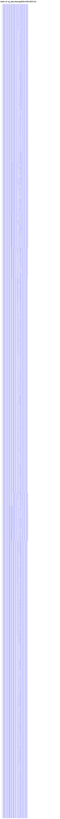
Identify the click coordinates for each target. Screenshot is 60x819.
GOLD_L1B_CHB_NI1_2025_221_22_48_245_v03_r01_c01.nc (15, 745)
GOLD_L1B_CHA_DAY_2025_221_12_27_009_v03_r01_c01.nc (15, 76)
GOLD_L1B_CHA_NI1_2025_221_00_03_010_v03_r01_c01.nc (15, 278)
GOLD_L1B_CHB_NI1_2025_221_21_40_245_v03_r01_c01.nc (15, 675)
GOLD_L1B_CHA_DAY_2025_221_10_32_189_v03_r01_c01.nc (15, 55)
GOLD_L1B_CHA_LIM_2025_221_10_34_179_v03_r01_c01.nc (15, 253)
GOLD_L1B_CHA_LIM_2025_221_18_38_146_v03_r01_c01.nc (15, 277)
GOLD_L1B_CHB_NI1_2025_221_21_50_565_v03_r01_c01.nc (15, 687)
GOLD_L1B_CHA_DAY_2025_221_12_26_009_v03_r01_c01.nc (15, 75)
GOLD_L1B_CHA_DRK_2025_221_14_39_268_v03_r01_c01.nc (15, 229)
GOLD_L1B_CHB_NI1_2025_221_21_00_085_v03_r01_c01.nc (15, 635)
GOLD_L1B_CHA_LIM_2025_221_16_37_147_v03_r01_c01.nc (15, 271)
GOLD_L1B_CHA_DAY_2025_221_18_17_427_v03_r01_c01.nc (15, 145)
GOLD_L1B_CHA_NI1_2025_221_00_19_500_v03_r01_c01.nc (15, 288)
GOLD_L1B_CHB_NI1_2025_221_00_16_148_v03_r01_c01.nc (15, 559)
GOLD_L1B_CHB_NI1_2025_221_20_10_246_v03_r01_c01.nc (15, 584)
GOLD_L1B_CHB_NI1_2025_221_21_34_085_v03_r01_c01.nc (15, 669)
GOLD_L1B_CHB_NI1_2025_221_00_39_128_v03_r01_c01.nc (15, 583)
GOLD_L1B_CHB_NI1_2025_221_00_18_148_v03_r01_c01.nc (15, 561)
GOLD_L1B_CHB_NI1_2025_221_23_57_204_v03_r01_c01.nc (15, 815)
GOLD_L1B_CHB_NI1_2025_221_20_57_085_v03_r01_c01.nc (15, 632)
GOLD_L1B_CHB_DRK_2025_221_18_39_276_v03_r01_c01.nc (15, 540)
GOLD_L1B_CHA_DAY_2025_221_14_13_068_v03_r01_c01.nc (15, 86)
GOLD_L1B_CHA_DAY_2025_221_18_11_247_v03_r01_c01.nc (15, 137)
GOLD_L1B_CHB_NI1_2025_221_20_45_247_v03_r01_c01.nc (15, 620)
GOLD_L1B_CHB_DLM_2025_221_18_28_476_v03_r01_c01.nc (15, 522)
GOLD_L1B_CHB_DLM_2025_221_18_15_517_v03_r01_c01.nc (15, 511)
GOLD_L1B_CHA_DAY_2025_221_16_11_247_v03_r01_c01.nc (15, 111)
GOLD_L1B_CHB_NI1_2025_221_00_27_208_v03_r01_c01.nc (15, 570)
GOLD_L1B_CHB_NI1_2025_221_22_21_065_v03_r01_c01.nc (15, 719)
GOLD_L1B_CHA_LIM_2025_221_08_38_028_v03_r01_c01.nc (15, 252)
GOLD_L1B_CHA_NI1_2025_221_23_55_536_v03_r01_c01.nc (15, 489)
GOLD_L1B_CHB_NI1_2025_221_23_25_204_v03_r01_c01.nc (15, 781)
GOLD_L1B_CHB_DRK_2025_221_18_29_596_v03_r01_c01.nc (15, 536)
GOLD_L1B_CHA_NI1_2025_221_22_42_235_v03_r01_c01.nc (15, 432)
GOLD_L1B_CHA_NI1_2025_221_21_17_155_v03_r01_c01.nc (15, 364)
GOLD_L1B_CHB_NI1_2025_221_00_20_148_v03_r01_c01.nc (15, 563)
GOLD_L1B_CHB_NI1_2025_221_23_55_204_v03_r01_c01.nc (15, 813)
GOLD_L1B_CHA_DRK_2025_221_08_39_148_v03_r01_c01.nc (15, 223)
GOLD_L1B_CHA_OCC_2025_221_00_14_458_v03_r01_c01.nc (15, 496)
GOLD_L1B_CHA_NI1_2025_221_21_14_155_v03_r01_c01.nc (15, 361)
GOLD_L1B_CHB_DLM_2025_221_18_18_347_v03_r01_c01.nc (15, 513)
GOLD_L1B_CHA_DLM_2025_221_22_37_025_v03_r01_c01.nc (15, 206)
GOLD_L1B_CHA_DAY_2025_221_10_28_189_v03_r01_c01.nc (15, 50)
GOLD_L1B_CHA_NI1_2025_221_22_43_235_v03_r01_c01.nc (15, 433)
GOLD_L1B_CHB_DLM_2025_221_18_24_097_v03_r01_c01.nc (15, 517)
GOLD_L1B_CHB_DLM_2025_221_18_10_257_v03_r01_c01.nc (15, 506)
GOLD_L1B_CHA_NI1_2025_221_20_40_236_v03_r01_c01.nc (15, 330)
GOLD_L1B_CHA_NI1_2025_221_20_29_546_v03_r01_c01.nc (15, 326)
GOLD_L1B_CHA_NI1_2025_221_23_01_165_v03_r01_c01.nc (15, 451)
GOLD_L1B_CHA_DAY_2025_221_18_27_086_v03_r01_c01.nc (15, 155)
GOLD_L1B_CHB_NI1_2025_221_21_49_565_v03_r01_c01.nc (15, 686)
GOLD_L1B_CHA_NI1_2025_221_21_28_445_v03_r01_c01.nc (15, 376)
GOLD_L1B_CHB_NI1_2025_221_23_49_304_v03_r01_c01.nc (15, 807)
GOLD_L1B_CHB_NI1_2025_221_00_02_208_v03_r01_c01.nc (15, 544)
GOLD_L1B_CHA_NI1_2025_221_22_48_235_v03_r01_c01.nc (15, 438)
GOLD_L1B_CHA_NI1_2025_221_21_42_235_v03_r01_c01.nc (15, 383)
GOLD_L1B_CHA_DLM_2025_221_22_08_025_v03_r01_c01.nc (15, 203)
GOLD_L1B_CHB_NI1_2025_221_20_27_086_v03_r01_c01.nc (15, 601)
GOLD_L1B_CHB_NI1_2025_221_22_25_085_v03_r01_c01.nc (15, 722)
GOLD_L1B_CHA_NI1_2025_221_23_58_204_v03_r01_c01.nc (15, 491)
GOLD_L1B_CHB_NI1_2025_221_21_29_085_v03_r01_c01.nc (15, 663)
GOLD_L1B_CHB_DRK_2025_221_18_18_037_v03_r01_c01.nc (15, 532)
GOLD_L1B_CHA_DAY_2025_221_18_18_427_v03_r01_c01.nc (15, 146)
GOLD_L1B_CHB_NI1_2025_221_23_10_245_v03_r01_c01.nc (15, 766)
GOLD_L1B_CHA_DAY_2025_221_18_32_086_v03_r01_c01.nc (15, 161)
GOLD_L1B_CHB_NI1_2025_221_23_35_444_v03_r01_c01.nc (15, 793)
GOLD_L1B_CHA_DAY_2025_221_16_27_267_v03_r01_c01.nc (15, 129)
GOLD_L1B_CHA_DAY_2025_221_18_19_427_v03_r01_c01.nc (15, 147)
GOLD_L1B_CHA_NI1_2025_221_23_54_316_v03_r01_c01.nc (15, 487)
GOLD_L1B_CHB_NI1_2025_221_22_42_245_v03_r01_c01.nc (15, 739)
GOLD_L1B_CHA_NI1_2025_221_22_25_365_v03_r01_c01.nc (15, 422)
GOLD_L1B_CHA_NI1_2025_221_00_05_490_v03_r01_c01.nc (15, 281)
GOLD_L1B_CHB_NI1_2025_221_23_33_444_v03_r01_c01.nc (15, 791)
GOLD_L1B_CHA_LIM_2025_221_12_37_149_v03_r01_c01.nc (15, 261)
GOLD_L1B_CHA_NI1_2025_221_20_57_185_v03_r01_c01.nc (15, 349)
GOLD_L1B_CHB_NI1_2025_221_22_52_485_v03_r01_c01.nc (15, 750)
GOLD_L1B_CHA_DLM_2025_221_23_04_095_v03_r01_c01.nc (15, 208)
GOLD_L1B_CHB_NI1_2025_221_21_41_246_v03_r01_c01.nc (15, 676)
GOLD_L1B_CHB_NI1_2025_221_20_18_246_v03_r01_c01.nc (15, 593)
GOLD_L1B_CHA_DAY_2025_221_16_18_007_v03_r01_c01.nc (15, 118)
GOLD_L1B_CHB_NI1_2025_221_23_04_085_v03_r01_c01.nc (15, 761)
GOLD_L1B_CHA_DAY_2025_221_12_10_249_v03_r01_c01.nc (15, 57)
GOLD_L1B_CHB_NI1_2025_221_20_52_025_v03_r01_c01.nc (15, 627)
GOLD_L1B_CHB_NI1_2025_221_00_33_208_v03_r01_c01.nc (15, 577)
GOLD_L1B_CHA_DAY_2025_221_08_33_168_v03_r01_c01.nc (15, 29)
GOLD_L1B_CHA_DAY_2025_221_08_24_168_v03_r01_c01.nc (15, 20)
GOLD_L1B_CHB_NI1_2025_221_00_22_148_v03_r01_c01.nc (15, 565)
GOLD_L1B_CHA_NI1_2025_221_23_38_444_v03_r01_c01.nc (15, 476)
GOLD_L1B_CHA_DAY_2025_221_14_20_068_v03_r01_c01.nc (15, 94)
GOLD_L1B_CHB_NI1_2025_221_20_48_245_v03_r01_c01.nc (15, 623)
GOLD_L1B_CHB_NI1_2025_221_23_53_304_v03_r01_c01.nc (15, 812)
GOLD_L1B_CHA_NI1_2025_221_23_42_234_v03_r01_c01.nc (15, 479)
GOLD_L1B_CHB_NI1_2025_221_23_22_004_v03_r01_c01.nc (15, 779)
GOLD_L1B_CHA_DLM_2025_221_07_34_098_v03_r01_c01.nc (15, 173)
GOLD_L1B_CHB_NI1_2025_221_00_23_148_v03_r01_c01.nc (15, 566)
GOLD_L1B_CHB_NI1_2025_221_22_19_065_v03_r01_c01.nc (15, 716)
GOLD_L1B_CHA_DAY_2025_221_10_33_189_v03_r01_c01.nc (15, 56)
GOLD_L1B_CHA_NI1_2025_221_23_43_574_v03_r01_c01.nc (15, 481)
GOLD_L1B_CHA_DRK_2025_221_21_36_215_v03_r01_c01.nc (15, 239)
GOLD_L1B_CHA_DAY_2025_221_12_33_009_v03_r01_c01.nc (15, 82)
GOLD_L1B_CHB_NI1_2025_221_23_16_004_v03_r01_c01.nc (15, 773)
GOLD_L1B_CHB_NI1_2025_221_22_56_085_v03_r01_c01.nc (15, 752)
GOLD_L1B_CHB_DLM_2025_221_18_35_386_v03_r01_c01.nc (15, 527)
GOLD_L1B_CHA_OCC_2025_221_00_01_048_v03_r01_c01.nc (15, 494)
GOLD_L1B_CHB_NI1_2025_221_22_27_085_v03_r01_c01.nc (15, 724)
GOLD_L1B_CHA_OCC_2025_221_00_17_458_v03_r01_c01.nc (15, 499)
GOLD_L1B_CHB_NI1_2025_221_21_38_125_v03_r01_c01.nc (15, 674)
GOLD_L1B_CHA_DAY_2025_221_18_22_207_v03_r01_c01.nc (15, 150)
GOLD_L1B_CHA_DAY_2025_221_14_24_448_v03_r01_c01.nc (15, 99)
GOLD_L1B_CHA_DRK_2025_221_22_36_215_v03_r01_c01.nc (15, 243)
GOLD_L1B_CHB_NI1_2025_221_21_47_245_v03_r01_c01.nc (15, 683)
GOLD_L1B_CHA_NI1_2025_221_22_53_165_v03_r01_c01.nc (15, 442)
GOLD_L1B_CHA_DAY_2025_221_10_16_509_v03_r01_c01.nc (15, 38)
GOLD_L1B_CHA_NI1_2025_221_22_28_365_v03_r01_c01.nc (15, 425)
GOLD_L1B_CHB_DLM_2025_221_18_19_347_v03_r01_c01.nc (15, 514)
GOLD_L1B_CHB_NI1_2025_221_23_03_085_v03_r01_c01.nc (15, 760)
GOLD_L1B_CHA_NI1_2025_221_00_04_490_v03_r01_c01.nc (15, 280)
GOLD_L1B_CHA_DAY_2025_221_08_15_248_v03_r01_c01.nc (15, 9)
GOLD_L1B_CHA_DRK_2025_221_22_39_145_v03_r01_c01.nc (15, 244)
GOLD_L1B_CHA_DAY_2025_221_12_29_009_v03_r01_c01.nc (15, 78)
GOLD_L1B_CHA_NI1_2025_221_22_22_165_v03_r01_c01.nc (15, 418)
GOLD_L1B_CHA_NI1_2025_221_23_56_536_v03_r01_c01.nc (15, 490)
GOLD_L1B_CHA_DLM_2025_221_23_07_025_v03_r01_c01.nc (15, 211)
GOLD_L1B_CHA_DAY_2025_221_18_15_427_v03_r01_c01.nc (15, 143)
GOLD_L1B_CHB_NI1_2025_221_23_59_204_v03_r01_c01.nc (15, 817)
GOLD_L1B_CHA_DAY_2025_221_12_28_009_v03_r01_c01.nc (15, 77)
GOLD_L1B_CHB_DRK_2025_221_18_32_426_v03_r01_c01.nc (15, 537)
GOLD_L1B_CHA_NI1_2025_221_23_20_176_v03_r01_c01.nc (15, 457)
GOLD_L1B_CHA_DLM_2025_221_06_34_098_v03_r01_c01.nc (15, 163)
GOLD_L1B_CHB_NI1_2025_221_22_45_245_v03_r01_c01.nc (15, 742)
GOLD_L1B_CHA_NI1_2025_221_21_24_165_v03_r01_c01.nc (15, 370)
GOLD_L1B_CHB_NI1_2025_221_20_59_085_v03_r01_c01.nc (15, 634)
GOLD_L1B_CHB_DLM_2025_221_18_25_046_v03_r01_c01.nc (15, 518)
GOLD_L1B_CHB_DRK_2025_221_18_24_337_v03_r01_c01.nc (15, 534)
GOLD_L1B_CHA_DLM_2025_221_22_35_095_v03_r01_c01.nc (15, 205)
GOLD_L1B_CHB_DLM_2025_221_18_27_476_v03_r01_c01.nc (15, 521)
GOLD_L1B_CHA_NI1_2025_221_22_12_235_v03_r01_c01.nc (15, 407)
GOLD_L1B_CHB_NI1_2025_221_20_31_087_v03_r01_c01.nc (15, 605)
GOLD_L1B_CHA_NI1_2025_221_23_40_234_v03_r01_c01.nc (15, 477)
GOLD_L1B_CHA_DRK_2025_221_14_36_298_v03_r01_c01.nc (15, 228)
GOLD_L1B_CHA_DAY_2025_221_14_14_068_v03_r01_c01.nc (15, 88)
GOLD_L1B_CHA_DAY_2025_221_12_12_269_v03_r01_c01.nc (15, 60)
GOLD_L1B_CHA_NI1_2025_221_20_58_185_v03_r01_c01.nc (15, 350)
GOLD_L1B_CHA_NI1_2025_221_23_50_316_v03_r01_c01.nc (15, 482)
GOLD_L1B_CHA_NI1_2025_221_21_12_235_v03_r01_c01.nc (15, 359)
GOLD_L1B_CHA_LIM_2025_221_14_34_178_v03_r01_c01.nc (15, 263)
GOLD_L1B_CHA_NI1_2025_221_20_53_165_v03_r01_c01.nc (15, 344)
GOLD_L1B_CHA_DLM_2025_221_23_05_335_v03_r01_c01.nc (15, 210)
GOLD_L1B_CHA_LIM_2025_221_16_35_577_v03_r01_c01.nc (15, 270)
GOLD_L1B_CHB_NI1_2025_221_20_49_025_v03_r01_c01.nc (15, 624)
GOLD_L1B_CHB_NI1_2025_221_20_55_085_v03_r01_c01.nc (15, 630)
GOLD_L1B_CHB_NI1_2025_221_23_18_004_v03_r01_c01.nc (15, 775)
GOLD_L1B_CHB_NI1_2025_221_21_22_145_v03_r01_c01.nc (15, 657)
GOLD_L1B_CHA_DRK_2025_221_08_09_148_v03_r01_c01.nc (15, 221)
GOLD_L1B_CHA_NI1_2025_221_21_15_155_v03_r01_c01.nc (15, 362)
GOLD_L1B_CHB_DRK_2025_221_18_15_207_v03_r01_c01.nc (15, 531)
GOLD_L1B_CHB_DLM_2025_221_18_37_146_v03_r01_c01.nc (15, 528)
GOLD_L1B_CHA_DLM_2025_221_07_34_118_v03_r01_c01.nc (15, 174)
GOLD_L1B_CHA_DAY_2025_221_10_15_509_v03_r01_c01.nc (15, 37)
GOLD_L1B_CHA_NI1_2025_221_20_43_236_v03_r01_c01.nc (15, 333)
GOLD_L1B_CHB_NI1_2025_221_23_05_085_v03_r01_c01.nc (15, 762)
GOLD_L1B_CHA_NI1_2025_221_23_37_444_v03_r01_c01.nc (15, 475)
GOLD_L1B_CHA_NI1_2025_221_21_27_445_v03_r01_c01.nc (15, 374)
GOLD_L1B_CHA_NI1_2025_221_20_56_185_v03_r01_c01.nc (15, 348)
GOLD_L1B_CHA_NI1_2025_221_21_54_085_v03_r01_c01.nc (15, 396)
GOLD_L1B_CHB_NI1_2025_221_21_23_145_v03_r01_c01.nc (15, 658)
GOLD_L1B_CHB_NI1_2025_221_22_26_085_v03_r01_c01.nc (15, 723)
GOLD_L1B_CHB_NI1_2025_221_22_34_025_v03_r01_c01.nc (15, 731)
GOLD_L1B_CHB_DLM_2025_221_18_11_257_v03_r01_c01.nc (15, 507)
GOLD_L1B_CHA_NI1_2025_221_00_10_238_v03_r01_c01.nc (15, 283)
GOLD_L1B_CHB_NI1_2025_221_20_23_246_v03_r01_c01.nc (15, 598)
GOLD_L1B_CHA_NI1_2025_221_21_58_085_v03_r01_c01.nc (15, 400)
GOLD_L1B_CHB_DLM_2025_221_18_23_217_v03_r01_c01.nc (15, 516)
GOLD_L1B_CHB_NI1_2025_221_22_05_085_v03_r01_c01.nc (15, 703)
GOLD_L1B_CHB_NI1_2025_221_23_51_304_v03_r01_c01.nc (15, 810)
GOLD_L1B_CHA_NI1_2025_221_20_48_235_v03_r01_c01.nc (15, 338)
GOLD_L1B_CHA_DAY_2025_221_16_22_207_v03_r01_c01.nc (15, 122)
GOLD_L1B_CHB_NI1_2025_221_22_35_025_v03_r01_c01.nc (15, 732)
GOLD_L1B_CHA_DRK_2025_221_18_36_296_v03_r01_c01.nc (15, 233)
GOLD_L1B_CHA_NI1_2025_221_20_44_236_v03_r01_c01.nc (15, 334)
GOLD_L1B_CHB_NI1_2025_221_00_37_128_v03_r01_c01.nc (15, 581)
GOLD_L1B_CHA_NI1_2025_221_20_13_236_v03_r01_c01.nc (15, 308)
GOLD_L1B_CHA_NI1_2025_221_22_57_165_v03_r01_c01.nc (15, 446)
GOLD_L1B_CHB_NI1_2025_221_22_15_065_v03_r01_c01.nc (15, 712)
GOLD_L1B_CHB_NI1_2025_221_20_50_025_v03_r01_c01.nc (15, 625)
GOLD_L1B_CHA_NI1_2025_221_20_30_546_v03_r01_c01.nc (15, 327)
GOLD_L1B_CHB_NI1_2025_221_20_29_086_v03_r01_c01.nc (15, 603)
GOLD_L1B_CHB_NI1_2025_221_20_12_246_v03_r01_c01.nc (15, 586)
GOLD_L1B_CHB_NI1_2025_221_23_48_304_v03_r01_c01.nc (15, 806)
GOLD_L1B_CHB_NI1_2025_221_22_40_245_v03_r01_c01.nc (15, 737)
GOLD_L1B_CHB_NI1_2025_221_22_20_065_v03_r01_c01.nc (15, 717)
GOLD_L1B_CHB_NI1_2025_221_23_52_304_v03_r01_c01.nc (15, 811)
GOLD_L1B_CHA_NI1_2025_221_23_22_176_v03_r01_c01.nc (15, 459)
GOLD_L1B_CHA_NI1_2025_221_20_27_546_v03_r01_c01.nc (15, 324)
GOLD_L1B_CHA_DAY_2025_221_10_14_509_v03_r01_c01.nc (15, 36)
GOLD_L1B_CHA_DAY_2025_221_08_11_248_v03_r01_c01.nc (15, 5)
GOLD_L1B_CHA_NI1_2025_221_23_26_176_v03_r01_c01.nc (15, 463)
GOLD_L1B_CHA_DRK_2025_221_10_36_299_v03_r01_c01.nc (15, 224)
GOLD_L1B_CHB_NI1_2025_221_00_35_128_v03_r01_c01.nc (15, 579)
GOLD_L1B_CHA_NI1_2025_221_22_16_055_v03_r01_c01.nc (15, 411)
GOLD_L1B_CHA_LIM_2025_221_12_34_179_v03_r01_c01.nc (15, 258)
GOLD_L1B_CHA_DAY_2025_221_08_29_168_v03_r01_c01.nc (15, 25)
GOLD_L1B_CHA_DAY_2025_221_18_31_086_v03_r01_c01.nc (15, 160)
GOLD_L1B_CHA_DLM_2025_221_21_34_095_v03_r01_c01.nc (15, 194)
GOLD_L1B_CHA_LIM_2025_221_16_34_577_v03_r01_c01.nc (15, 269)
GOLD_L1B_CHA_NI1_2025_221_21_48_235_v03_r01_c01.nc (15, 389)
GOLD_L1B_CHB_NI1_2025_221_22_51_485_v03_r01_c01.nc (15, 749)
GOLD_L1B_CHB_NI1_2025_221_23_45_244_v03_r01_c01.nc (15, 802)
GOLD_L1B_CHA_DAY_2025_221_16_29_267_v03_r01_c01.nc (15, 131)
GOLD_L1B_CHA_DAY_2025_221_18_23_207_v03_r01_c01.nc (15, 151)
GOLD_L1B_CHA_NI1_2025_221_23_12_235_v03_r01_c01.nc (15, 454)
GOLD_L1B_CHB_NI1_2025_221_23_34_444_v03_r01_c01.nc (15, 792)
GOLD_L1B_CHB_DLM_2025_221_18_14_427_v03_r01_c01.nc (15, 510)
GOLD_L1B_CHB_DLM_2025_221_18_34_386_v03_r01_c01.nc (15, 526)
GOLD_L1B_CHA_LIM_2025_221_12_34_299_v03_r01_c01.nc (15, 259)
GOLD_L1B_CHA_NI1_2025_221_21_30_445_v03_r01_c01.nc (15, 378)
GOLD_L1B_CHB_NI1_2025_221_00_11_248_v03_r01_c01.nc (15, 553)
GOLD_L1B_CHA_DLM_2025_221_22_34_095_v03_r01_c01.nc (15, 204)
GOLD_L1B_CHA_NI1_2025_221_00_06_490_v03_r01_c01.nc (15, 282)
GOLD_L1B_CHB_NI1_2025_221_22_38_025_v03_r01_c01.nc (15, 735)
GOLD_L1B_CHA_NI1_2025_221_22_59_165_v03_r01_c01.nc (15, 449)
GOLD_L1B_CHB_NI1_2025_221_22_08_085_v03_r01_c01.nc (15, 706)
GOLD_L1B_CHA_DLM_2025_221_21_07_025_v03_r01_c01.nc (15, 192)
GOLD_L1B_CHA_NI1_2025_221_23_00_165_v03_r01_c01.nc (15, 450)
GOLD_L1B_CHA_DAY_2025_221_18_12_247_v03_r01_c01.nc (15, 138)
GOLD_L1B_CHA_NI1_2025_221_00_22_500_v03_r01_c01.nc (15, 291)
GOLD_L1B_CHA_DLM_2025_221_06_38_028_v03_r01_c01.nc (15, 167)
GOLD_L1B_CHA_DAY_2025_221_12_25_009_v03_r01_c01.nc (15, 74)
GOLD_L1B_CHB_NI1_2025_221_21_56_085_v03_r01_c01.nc (15, 693)
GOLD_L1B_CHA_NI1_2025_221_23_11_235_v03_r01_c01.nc (15, 453)
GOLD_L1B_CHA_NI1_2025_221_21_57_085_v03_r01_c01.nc (15, 399)
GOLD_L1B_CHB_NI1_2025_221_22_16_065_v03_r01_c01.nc (15, 713)
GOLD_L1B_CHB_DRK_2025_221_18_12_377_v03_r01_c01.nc (15, 530)
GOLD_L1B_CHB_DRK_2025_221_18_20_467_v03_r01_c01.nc (15, 533)
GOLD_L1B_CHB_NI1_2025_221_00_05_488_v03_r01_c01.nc (15, 548)
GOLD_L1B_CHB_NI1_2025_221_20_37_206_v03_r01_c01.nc (15, 613)
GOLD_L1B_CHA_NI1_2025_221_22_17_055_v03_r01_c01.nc (15, 413)
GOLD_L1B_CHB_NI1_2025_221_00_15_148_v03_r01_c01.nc (15, 558)
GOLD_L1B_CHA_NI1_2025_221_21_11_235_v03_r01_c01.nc (15, 358)
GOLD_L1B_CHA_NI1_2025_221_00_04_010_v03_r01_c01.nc (15, 279)
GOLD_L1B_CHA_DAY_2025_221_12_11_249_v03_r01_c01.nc (15, 58)
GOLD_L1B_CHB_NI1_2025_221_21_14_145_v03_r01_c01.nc (15, 649)
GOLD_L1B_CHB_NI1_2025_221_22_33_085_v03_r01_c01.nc (15, 730)
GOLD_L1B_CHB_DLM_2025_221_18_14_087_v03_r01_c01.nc (15, 509)
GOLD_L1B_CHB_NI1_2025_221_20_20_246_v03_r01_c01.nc (15, 595)
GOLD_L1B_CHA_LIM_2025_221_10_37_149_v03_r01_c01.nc (15, 256)
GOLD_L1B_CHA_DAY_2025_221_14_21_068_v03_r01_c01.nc (15, 95)
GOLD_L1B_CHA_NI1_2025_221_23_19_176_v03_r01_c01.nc (15, 456)
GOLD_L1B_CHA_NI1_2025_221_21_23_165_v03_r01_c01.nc (15, 369)
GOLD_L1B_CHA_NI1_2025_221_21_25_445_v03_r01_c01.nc (15, 372)
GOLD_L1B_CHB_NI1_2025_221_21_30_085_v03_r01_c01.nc (15, 665)
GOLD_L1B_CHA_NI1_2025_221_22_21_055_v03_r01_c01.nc (15, 417)
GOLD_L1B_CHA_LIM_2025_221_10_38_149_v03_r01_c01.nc (15, 257)
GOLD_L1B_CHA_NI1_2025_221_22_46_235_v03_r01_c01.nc (15, 436)
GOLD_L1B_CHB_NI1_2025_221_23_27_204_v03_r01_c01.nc (15, 783)
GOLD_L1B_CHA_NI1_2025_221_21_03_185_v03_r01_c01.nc (15, 355)
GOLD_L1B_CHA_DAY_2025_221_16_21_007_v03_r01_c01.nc (15, 121)
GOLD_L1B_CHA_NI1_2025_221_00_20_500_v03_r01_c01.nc (15, 289)
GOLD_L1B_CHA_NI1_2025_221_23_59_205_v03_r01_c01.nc (15, 492)
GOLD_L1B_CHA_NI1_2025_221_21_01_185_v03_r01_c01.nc (15, 353)
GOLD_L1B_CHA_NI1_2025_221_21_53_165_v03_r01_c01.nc (15, 395)
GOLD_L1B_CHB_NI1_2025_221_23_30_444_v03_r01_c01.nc (15, 787)
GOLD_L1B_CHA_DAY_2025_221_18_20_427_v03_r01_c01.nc (15, 148)
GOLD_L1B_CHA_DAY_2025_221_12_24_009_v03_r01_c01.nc (15, 73)
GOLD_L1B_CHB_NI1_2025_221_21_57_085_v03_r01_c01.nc (15, 694)
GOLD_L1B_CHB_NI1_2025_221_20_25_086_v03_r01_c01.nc (15, 599)
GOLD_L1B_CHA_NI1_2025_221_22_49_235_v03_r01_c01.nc (15, 439)
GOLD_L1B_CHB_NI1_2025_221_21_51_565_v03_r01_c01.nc (15, 688)
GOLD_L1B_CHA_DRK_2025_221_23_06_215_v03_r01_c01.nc (15, 245)
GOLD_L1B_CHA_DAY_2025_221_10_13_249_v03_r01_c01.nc (15, 34)
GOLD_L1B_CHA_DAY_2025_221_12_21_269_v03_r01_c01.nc (15, 70)
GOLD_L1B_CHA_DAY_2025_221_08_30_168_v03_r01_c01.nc (15, 26)
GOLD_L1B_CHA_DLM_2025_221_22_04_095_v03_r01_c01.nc (15, 200)
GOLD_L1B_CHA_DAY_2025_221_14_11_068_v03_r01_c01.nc (15, 84)
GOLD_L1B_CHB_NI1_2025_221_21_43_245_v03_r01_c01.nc (15, 678)
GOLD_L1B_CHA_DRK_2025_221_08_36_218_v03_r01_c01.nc (15, 222)
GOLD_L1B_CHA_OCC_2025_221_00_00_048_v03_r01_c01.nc (15, 493)
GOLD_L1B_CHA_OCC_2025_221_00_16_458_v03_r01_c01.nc (15, 498)
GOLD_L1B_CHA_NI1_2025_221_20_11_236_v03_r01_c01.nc (15, 306)
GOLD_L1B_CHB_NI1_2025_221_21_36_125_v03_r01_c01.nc (15, 672)
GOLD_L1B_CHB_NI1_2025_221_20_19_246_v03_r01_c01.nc (15, 594)
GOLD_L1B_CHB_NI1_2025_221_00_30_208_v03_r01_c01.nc (15, 573)
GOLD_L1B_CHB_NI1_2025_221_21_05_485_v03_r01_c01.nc (15, 641)
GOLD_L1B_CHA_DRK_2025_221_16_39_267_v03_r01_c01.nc (15, 232)
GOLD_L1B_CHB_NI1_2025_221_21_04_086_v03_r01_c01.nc (15, 639)
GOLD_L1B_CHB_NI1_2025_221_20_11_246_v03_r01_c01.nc (15, 585)
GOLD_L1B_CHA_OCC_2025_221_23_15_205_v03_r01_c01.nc (15, 503)
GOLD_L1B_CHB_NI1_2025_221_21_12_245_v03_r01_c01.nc (15, 647)
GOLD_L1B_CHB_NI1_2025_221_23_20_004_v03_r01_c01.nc (15, 777)
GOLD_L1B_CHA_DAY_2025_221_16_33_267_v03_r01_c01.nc (15, 135)
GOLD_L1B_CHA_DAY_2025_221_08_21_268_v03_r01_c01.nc (15, 17)
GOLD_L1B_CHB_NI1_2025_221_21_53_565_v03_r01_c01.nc (15, 690)
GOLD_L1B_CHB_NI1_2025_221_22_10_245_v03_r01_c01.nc (15, 707)
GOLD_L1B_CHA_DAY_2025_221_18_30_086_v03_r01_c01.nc (15, 158)
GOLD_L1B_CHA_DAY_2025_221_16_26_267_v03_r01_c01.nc (15, 128)
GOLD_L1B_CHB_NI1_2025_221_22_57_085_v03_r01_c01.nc (15, 753)
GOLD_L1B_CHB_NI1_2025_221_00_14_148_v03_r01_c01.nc (15, 557)
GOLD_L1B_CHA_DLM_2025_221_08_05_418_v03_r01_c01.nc (15, 181)
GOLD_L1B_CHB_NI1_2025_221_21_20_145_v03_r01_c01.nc (15, 655)
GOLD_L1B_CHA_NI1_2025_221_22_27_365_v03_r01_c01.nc (15, 424)
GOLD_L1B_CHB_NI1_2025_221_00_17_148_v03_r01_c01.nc (15, 560)
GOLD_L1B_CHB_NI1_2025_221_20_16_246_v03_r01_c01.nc (15, 590)
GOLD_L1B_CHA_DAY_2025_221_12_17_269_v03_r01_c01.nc (15, 65)
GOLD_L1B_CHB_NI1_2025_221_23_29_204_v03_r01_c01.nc (15, 785)
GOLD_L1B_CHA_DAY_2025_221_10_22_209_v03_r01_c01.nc (15, 44)
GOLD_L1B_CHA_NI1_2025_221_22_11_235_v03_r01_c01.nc (15, 406)
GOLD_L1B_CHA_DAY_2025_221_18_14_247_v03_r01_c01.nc (15, 140)
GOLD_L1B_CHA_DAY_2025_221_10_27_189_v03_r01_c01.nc (15, 49)
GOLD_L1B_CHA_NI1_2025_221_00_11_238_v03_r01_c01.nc (15, 284)
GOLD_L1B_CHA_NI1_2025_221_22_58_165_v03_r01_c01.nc (15, 447)
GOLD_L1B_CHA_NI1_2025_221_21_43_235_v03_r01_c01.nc (15, 384)
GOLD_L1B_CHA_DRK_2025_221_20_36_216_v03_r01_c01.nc (15, 235)
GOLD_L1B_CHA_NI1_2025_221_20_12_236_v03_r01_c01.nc (15, 307)
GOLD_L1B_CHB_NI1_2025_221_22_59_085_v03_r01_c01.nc (15, 756)
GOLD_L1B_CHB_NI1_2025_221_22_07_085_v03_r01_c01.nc (15, 705)
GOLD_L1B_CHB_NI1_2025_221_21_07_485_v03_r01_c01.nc (15, 643)
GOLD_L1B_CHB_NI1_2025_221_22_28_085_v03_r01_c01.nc (15, 725)
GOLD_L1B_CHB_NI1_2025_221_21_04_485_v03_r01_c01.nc (15, 640)
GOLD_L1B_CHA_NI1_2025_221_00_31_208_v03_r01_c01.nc (15, 297)
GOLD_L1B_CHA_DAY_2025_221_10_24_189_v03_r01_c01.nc (15, 46)
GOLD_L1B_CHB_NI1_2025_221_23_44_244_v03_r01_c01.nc (15, 801)
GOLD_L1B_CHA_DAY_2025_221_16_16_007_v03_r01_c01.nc (15, 116)
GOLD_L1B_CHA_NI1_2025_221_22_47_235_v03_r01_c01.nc (15, 437)
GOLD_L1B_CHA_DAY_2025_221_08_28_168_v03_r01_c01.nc (15, 24)
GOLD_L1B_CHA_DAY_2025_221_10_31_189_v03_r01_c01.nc (15, 54)
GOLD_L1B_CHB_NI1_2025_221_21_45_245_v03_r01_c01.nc (15, 680)
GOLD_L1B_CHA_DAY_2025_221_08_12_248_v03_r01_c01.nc (15, 6)
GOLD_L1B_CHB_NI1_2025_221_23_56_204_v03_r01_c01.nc (15, 814)
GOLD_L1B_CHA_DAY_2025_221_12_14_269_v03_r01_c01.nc (15, 62)
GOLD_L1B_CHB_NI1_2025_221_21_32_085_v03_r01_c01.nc (15, 667)
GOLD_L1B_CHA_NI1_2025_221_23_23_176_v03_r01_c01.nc (15, 460)
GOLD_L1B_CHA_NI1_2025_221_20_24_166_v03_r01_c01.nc (15, 319)
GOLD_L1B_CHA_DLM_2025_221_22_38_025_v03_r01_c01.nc (15, 207)
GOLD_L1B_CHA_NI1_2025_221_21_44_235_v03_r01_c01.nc (15, 385)
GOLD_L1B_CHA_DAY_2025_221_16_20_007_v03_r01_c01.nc (15, 120)
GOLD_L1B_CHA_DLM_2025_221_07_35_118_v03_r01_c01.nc (15, 175)
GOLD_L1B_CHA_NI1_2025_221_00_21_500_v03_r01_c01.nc (15, 290)
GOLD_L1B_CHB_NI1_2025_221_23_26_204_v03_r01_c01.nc (15, 782)
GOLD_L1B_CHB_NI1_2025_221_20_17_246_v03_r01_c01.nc (15, 591)
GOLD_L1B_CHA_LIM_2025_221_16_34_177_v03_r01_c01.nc (15, 268)
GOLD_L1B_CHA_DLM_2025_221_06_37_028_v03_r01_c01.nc (15, 166)
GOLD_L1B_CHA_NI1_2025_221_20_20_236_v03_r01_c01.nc (15, 315)
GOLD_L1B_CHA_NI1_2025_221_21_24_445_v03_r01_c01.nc (15, 371)
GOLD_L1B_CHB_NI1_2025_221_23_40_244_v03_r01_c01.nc (15, 797)
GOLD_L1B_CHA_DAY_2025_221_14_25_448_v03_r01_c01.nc (15, 100)
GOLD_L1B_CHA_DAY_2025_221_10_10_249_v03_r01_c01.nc (15, 30)
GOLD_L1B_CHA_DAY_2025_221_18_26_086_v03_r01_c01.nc (15, 154)
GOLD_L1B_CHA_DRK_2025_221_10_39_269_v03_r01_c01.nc (15, 225)
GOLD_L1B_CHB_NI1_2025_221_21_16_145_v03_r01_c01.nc (15, 651)
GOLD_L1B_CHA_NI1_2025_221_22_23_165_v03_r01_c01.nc (15, 419)
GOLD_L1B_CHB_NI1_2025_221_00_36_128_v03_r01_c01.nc (15, 580)
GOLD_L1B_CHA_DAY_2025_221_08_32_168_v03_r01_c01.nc (15, 28)
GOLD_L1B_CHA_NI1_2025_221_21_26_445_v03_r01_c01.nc (15, 373)
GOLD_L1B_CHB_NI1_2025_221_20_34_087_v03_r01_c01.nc (15, 608)
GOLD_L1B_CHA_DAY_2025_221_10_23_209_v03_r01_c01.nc (15, 45)
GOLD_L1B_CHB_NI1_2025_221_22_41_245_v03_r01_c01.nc (15, 738)
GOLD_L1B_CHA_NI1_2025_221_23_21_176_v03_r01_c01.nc (15, 458)
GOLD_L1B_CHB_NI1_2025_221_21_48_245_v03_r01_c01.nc (15, 684)
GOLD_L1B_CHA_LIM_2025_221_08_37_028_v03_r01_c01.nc (15, 251)
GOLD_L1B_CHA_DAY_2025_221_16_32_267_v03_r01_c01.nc (15, 134)
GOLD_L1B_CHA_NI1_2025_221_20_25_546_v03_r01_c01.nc (15, 322)
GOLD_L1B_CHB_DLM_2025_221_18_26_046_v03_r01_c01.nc (15, 519)
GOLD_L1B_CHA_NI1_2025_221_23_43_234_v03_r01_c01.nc (15, 480)
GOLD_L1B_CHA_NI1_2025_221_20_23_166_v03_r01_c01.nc (15, 318)
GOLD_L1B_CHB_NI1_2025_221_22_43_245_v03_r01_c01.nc (15, 740)
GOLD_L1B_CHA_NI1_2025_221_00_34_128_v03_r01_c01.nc (15, 300)
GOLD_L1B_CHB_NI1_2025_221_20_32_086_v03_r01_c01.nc (15, 606)
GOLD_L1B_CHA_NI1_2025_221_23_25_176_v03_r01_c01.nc (15, 462)
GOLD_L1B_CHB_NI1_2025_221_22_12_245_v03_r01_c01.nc (15, 709)
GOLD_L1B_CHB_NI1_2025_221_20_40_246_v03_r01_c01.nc (15, 615)
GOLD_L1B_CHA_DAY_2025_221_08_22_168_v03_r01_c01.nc (15, 18)
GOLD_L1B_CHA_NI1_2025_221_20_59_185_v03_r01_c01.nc (15, 351)
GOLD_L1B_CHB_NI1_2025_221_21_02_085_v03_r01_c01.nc (15, 637)
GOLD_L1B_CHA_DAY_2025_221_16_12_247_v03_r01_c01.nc (15, 112)
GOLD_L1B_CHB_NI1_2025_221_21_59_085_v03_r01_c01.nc (15, 696)
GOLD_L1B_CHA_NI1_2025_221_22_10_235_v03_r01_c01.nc (15, 405)
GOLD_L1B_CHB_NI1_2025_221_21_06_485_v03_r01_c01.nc (15, 642)
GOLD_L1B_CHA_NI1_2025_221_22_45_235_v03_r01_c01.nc (15, 435)
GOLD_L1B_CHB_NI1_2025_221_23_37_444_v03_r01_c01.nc (15, 795)
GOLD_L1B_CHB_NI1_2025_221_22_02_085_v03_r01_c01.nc (15, 699)
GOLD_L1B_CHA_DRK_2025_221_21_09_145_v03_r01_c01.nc (15, 238)
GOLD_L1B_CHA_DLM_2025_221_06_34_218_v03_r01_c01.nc (15, 164)
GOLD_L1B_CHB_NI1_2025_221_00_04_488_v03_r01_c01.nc (15, 547)
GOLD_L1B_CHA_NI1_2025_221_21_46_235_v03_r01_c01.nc (15, 387)
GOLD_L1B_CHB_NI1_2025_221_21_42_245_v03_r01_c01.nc (15, 677)
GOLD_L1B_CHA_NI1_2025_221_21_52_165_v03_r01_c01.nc (15, 394)
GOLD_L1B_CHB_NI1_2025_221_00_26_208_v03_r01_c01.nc (15, 569)
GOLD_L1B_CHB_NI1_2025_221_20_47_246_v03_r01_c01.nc (15, 622)
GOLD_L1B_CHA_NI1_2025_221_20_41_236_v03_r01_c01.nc (15, 331)
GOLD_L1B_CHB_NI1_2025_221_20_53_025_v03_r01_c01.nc (15, 629)
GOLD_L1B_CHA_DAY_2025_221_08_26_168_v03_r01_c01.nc (15, 22)
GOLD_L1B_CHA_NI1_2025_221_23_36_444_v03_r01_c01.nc (15, 474)
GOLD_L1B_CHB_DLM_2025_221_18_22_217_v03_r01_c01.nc (15, 515)
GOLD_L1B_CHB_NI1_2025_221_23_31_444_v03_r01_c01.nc (15, 788)
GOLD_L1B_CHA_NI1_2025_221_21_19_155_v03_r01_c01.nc (15, 366)
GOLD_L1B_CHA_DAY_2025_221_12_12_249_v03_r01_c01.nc (15, 59)
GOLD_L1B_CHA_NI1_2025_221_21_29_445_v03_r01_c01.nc (15, 377)
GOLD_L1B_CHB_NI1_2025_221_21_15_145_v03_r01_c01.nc (15, 650)
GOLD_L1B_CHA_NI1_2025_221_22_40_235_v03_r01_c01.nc (15, 429)
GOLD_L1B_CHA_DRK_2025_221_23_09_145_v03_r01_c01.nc (15, 246)
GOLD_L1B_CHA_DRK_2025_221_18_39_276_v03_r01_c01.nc (15, 234)
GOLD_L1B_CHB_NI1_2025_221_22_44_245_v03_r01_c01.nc (15, 741)
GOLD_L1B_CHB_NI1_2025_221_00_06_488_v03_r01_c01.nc (15, 549)
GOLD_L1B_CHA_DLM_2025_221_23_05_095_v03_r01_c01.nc (15, 209)
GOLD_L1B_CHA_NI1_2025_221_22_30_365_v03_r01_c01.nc (15, 427)
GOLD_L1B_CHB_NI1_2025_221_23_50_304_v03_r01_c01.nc (15, 809)
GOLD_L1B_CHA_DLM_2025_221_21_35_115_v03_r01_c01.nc (15, 197)
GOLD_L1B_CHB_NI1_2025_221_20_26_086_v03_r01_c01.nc (15, 600)
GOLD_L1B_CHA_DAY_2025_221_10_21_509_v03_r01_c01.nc (15, 43)
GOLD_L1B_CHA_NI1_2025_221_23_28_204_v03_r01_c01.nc (15, 464)
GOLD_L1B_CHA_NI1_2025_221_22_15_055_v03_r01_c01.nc (15, 410)
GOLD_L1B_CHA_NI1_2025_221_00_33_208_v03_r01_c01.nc (15, 299)
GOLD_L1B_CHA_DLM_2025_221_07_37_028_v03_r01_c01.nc (15, 176)
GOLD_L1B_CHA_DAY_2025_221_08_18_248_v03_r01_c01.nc (15, 12)
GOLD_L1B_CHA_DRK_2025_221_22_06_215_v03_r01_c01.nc (15, 241)
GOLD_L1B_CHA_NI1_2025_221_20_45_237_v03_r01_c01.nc (15, 335)
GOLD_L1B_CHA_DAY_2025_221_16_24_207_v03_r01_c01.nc (15, 125)
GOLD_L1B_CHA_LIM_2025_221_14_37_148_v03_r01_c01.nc (15, 265)
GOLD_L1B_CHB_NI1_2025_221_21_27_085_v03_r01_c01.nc (15, 661)
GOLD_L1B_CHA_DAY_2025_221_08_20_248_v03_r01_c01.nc (15, 14)
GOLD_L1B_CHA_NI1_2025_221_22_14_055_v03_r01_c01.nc (15, 409)
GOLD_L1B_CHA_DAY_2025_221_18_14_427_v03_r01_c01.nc (15, 142)
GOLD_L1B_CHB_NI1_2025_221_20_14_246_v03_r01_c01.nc (15, 588)
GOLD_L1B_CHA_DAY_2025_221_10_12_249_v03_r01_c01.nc (15, 32)
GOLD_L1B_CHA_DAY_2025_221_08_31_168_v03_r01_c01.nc (15, 27)
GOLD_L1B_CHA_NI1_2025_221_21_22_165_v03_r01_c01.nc (15, 368)
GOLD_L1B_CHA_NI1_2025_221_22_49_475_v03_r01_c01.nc (15, 440)
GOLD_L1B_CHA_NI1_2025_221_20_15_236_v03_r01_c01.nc (15, 310)
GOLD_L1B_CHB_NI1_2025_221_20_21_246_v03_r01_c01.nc (15, 596)
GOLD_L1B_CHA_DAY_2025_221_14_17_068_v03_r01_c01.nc (15, 91)
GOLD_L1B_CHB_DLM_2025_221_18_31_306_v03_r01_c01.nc (15, 524)
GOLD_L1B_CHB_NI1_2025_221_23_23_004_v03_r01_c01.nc (15, 780)
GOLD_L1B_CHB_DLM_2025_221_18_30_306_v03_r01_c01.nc (15, 523)
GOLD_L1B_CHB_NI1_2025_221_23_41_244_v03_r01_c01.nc (15, 798)
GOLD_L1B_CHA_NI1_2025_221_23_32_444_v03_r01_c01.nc (15, 470)
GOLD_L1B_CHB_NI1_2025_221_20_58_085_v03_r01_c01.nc (15, 633)
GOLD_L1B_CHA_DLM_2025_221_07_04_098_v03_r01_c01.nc (15, 168)
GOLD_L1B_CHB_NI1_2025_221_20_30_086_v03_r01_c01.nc (15, 604)
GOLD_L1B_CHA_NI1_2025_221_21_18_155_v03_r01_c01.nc (15, 365)
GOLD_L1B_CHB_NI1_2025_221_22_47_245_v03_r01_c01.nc (15, 744)
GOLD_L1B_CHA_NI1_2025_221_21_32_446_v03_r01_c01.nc (15, 380)
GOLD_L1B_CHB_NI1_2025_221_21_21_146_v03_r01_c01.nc (15, 656)
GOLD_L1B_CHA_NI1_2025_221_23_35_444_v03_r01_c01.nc (15, 473)
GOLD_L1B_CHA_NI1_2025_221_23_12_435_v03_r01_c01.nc (15, 455)
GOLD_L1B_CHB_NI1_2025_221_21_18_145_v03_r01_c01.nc (15, 653)
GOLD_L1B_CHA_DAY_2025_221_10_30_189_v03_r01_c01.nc (15, 53)
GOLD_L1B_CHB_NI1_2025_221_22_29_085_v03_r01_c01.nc (15, 726)
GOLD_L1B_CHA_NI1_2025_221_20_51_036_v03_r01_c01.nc (15, 342)
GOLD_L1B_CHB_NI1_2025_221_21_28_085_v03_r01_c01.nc (15, 662)
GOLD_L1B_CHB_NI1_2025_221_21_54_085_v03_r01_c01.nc (15, 691)
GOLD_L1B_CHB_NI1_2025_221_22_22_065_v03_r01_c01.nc (15, 720)
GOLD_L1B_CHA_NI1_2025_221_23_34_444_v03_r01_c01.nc (15, 472)
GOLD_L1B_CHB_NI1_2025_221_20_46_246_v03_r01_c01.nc (15, 621)
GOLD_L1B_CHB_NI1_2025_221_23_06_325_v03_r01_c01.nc (15, 764)
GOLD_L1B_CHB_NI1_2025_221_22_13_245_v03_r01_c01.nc (15, 710)
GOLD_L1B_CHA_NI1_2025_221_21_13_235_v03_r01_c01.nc (15, 360)
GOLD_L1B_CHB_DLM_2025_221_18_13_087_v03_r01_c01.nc (15, 508)
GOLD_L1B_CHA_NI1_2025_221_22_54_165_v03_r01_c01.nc (15, 443)
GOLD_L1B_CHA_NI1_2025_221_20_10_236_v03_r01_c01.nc (15, 305)
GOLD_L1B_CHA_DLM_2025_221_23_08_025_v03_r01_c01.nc (15, 212)
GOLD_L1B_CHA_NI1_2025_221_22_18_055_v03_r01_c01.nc (15, 414)
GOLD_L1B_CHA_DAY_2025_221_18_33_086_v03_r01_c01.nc (15, 162)
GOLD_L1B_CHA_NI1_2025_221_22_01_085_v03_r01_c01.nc (15, 403)
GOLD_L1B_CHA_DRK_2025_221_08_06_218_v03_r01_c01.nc (15, 220)
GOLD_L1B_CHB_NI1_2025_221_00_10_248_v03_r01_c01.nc (15, 552)
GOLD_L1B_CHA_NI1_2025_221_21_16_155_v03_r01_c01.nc (15, 363)
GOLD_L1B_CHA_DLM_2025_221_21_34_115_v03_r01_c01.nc (15, 196)
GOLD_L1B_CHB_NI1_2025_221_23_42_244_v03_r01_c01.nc (15, 799)
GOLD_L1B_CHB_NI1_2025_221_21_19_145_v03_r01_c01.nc (15, 654)
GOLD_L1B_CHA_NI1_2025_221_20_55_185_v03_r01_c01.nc (15, 347)
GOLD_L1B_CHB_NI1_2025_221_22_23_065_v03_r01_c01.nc (15, 721)
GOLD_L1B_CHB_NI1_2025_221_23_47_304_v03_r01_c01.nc (15, 805)
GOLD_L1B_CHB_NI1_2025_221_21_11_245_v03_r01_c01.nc (15, 645)
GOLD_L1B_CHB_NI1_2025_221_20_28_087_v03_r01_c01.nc (15, 602)
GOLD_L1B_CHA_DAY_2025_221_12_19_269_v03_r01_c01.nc (15, 67)
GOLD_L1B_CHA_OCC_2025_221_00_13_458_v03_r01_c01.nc (15, 495)
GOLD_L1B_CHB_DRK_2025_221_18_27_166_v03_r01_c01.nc (15, 535)
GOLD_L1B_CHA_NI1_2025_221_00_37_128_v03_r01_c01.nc (15, 304)
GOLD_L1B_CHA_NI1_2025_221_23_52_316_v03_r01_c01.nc (15, 485)
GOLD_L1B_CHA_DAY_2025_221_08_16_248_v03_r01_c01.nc (15, 10)
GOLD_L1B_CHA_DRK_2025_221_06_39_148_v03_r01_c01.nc (15, 215)
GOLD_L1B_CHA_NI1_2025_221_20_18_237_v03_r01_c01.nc (15, 313)
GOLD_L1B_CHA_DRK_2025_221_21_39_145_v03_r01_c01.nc (15, 240)
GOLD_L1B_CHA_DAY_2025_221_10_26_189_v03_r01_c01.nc (15, 48)
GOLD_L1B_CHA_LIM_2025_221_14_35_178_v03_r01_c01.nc (15, 264)
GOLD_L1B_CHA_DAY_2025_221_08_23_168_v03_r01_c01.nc (15, 19)
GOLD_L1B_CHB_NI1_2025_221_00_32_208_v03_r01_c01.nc (15, 576)
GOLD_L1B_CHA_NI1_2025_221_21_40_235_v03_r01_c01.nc (15, 381)
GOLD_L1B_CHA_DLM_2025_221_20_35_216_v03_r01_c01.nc (15, 186)
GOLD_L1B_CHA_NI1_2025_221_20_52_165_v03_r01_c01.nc (15, 343)
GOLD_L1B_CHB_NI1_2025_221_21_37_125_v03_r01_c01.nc (15, 673)
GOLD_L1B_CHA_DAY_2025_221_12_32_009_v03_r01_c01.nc (15, 81)
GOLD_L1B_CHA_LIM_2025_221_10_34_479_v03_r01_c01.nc (15, 254)
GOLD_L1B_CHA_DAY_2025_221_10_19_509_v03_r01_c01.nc (15, 41)
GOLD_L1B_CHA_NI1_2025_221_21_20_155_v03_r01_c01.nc (15, 367)
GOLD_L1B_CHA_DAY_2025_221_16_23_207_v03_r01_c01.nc (15, 124)
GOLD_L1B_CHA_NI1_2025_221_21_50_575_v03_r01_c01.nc (15, 392)
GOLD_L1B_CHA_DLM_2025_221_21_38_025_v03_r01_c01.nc (15, 199)
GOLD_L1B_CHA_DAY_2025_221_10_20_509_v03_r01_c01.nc (15, 42)
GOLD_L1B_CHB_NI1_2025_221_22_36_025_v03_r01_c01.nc (15, 733)
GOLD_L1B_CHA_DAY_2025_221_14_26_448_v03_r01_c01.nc (15, 101)
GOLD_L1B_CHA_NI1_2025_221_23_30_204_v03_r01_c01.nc (15, 467)
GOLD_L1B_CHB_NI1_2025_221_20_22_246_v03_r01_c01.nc (15, 597)
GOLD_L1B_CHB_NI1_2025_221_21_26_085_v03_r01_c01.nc (15, 660)
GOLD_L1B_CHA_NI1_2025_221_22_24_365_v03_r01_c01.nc (15, 421)
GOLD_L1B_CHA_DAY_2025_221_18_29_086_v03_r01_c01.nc (15, 157)
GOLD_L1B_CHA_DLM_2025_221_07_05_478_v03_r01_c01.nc (15, 170)
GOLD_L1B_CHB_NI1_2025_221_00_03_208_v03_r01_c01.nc (15, 545)
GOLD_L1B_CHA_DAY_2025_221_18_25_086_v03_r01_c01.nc (15, 153)
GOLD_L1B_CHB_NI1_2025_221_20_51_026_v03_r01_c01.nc (15, 626)
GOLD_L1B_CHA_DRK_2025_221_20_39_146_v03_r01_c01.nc (15, 236)
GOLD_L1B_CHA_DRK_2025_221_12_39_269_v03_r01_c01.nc (15, 227)
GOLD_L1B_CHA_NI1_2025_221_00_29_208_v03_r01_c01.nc (15, 295)
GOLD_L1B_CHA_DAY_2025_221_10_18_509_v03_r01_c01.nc (15, 40)
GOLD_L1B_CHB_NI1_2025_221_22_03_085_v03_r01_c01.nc (15, 701)
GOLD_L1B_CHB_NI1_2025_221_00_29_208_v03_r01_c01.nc (15, 572)
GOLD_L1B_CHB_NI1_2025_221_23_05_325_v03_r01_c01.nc (15, 763)
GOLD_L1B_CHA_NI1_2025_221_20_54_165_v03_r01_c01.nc (15, 345)
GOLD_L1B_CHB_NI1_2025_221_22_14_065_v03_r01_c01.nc (15, 711)
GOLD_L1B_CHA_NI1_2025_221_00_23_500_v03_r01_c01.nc (15, 292)
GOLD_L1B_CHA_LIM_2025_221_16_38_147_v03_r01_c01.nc (15, 272)
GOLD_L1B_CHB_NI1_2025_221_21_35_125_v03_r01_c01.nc (15, 671)
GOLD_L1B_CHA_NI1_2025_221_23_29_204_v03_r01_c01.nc (15, 465)
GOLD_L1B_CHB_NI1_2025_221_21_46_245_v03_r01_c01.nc (15, 681)
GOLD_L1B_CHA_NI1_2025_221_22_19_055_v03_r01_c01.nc (15, 415)
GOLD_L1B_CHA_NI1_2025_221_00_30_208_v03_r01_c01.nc (15, 296)
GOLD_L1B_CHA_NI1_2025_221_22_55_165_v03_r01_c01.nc (15, 444)
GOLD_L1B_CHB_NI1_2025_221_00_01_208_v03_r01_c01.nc (15, 543)
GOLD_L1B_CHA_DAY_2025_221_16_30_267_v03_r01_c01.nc (15, 132)
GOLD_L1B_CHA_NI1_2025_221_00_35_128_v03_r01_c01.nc (15, 301)
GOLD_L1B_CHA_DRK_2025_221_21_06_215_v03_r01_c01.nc (15, 237)
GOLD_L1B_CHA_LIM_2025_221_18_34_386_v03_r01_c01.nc (15, 274)
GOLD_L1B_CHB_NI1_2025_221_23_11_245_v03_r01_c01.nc (15, 767)
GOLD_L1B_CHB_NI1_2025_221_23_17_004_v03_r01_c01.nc (15, 774)
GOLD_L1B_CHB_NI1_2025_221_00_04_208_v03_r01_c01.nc (15, 546)
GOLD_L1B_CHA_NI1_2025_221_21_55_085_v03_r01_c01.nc (15, 397)
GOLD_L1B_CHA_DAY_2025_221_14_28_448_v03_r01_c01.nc (15, 103)
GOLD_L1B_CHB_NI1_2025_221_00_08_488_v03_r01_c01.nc (15, 551)
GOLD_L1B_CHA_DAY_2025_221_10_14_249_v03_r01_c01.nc (15, 35)
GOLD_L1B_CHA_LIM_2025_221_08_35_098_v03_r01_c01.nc (15, 250)
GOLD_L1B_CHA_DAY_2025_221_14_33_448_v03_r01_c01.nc (15, 109)
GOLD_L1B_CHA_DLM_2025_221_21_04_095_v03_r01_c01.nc (15, 189)
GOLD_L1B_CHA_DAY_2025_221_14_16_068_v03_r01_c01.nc (15, 90)
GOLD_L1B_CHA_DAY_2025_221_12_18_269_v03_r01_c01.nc (15, 66)
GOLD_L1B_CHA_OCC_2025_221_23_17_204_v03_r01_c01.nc (15, 505)
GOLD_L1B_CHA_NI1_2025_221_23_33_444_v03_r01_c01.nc (15, 471)
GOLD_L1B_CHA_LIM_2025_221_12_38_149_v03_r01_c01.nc (15, 262)
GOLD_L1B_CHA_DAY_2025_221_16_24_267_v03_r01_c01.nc (15, 126)
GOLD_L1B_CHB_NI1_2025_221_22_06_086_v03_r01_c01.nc (15, 704)
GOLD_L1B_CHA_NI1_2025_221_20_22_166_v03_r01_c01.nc (15, 317)
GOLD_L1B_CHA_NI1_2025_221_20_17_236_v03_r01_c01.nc (15, 312)
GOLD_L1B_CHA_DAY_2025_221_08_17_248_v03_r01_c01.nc (15, 11)
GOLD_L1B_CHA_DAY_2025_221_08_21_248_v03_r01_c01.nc (15, 16)
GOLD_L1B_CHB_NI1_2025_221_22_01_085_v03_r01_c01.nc (15, 698)
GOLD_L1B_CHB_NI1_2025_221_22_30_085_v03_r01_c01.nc (15, 727)
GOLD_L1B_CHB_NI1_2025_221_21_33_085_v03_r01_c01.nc (15, 668)
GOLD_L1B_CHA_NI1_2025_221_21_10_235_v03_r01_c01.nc (15, 356)
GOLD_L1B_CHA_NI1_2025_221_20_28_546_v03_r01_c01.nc (15, 325)
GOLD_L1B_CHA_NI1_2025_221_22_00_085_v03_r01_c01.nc (15, 402)
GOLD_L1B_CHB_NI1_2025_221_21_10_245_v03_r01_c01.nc (15, 644)
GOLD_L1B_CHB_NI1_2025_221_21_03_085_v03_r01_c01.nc (15, 638)
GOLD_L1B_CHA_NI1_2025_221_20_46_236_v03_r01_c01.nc (15, 336)
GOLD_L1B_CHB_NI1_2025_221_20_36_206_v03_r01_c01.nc (15, 612)
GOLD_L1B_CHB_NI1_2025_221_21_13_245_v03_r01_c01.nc (15, 648)
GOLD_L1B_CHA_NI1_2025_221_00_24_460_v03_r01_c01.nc (15, 293)
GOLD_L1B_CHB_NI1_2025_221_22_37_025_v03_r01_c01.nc (15, 734)
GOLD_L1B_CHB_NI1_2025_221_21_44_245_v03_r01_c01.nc (15, 679)
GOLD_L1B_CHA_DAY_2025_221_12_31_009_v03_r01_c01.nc (15, 80)
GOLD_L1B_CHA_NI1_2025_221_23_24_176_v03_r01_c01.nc (15, 461)
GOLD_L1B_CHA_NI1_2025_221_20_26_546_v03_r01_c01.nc (15, 323)
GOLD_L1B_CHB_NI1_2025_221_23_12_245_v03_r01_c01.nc (15, 768)
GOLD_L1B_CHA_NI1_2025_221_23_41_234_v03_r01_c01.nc (15, 478)
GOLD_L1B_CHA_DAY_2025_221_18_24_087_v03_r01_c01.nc (15, 152)
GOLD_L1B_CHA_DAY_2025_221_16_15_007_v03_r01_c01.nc (15, 115)
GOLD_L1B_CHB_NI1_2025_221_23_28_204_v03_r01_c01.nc (15, 784)
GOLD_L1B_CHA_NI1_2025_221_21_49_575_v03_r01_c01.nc (15, 391)
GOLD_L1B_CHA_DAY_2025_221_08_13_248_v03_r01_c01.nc (15, 7)
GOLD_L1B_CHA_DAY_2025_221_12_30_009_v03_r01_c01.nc (15, 79)
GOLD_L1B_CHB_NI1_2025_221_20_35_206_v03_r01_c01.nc (15, 611)
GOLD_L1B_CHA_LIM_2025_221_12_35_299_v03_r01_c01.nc (15, 260)
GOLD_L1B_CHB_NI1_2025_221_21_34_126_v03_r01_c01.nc (15, 670)
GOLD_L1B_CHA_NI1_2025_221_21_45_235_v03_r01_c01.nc (15, 386)
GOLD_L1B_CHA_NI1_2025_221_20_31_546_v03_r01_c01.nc (15, 328)
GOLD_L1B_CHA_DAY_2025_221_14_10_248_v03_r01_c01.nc (15, 83)
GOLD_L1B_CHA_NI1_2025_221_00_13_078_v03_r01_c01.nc (15, 287)
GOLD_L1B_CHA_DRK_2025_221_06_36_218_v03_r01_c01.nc (15, 214)
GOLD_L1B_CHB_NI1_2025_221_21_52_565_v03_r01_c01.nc (15, 689)
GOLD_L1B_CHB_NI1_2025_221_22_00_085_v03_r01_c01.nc (15, 697)
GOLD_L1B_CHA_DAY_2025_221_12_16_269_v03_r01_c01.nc (15, 64)
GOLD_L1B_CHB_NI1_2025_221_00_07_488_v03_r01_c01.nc (15, 550)
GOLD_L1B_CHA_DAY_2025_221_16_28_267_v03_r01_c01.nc (15, 130)
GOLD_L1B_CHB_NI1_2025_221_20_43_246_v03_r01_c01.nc (15, 618)
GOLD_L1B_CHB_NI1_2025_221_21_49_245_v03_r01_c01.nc (15, 685)
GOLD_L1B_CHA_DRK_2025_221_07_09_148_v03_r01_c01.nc (15, 217)
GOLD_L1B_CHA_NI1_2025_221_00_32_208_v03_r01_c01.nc (15, 298)
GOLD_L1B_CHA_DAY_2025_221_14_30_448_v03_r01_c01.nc (15, 106)
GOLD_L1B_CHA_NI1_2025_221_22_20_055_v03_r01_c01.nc (15, 416)
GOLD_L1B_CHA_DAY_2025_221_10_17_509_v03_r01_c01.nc (15, 39)
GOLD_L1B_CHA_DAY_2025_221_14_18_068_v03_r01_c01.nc (15, 92)
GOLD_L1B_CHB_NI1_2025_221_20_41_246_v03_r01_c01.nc (15, 616)
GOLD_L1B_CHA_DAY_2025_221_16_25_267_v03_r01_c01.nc (15, 127)
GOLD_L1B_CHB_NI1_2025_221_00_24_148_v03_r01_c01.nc (15, 567)
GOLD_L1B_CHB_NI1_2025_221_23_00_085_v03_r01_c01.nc (15, 757)
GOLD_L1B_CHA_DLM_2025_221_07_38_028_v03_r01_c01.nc (15, 178)
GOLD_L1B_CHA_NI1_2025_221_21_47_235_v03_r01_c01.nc (15, 388)
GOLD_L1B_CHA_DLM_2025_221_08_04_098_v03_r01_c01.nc (15, 179)
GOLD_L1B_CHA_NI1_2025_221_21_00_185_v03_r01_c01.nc (15, 352)
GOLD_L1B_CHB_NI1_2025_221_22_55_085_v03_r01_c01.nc (15, 751)
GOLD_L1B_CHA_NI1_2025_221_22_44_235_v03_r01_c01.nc (15, 434)
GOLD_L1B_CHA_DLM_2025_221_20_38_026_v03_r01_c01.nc (15, 188)
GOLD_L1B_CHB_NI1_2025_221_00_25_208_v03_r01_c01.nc (15, 568)
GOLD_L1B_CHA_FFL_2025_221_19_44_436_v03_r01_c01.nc (15, 247)
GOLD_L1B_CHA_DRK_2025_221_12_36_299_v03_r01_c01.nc (15, 226)
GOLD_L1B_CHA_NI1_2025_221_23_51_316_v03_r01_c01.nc (15, 483)
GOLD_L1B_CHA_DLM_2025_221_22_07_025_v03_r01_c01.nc (15, 202)
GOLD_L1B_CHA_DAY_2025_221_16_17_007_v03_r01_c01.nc (15, 117)
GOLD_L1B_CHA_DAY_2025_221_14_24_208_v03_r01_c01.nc (15, 98)
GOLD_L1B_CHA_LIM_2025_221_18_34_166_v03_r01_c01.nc (15, 273)
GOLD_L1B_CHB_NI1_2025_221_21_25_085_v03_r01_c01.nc (15, 659)
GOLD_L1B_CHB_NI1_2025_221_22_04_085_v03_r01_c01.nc (15, 702)
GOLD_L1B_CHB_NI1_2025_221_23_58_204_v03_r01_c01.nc (15, 816)
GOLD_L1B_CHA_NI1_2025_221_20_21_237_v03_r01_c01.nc (15, 316)
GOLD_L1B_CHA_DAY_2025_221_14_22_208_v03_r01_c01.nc (15, 96)
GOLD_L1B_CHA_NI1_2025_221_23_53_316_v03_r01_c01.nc (15, 486)
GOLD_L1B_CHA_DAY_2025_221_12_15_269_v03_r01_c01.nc (15, 63)
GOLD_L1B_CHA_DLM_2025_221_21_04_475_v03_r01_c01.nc (15, 190)
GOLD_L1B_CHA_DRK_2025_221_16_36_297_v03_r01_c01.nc (15, 230)
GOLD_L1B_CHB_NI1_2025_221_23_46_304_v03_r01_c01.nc (15, 804)
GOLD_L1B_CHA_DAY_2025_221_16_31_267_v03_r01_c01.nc (15, 133)
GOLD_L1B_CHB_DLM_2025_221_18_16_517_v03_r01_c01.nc (15, 512)
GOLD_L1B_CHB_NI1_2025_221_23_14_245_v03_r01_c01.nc (15, 770)
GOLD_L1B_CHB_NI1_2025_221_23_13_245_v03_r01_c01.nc (15, 769)
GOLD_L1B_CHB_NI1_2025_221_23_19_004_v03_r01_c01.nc (15, 776)
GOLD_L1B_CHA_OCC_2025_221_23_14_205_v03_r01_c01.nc (15, 501)
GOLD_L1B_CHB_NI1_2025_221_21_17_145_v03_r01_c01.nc (15, 652)
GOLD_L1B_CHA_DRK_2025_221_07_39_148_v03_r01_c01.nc (15, 219)
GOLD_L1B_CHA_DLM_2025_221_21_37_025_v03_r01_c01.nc (15, 198)
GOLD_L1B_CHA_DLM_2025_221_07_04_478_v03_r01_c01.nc (15, 169)
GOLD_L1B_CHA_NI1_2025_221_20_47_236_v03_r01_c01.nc (15, 337)
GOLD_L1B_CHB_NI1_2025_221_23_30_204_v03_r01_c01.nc (15, 786)
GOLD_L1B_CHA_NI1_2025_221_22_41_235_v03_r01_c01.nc (15, 431)
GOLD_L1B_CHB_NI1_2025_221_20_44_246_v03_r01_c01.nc (15, 619)
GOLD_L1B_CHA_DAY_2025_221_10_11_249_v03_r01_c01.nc (15, 31)
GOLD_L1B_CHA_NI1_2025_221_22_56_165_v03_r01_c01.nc (15, 445)
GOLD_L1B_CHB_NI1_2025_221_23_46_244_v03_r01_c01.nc (15, 803)
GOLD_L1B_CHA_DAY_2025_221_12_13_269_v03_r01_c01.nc (15, 61)
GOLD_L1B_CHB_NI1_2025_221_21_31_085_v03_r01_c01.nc (15, 666)
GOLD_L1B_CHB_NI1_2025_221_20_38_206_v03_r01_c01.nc (15, 614)
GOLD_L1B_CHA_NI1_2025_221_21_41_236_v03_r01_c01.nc (15, 382)
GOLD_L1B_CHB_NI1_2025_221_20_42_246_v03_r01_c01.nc (15, 617)
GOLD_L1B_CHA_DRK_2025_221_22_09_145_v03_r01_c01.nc (15, 242)
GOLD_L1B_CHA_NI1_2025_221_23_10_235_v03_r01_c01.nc (15, 452)
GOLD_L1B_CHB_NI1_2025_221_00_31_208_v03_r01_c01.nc (15, 575)
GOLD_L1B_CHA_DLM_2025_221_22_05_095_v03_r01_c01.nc (15, 201)
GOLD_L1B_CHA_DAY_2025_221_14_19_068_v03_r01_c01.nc (15, 93)
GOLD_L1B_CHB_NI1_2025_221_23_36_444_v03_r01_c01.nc (15, 794)
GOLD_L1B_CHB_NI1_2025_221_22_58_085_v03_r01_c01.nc (15, 755)
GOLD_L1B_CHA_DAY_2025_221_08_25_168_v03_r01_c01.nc (15, 21)
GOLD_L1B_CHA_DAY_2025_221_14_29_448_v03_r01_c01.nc (15, 104)
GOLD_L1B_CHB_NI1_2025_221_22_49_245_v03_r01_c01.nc (15, 746)
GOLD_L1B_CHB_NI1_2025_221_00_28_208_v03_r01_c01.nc (15, 571)
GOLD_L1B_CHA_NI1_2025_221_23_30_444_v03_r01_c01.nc (15, 468)
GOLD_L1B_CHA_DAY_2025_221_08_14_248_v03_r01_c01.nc (15, 8)
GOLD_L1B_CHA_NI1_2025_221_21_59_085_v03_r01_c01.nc (15, 401)
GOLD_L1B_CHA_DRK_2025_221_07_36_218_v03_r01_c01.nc (15, 218)
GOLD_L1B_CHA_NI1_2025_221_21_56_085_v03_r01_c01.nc (15, 398)
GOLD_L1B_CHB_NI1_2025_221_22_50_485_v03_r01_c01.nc (15, 748)
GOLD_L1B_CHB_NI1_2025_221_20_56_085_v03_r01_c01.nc (15, 631)
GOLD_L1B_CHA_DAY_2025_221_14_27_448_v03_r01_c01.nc (15, 102)
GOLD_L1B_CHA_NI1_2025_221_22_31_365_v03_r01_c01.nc (15, 428)
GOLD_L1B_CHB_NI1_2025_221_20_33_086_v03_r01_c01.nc (15, 607)
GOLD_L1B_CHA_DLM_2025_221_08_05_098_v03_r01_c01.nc (15, 180)
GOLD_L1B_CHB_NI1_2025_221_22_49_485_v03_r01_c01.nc (15, 747)
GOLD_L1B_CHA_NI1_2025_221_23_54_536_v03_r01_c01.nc (15, 488)
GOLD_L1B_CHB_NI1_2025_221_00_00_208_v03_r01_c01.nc (15, 542)
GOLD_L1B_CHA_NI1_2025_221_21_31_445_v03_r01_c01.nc (15, 379)
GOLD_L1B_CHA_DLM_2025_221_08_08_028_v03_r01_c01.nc (15, 183)
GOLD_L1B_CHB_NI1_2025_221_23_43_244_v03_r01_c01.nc (15, 800)
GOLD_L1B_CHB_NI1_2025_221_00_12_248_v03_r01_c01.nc (15, 554)
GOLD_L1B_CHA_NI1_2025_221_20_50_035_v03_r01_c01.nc (15, 341)
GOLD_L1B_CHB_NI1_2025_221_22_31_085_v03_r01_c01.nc (15, 728)
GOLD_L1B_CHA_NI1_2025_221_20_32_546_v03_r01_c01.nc (15, 329)
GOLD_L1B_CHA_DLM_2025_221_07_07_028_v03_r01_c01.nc (15, 171)
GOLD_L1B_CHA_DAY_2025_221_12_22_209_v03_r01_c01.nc (15, 71)
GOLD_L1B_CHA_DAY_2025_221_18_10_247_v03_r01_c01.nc (15, 136)
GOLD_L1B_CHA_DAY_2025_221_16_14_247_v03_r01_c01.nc (15, 114)
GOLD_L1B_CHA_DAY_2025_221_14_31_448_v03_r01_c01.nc (15, 107)
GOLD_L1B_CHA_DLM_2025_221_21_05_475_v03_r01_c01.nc (15, 191)
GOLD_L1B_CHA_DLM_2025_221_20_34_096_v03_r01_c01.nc (15, 184)
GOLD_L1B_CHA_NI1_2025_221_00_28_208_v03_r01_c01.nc (15, 294)
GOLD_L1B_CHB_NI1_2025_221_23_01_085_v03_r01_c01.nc (15, 758)
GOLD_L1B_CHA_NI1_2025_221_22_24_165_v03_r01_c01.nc (15, 420)
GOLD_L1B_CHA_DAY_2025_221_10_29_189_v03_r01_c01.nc (15, 52)
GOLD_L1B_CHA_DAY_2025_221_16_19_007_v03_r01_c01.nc (15, 119)
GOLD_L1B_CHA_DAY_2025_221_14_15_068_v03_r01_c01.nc (15, 89)
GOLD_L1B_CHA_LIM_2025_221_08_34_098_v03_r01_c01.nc (15, 248)
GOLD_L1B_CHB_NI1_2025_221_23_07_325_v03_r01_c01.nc (15, 765)
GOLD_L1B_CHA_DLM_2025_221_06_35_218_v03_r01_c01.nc (15, 165)
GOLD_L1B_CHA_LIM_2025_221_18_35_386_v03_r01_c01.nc (15, 275)
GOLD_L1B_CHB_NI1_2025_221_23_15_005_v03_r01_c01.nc (15, 771)
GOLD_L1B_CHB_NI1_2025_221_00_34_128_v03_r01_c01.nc (15, 578)
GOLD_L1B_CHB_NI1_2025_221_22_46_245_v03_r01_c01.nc (15, 743)
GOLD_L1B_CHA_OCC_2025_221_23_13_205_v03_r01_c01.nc (15, 500)
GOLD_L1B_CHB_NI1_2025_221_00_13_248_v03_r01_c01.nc (15, 555)
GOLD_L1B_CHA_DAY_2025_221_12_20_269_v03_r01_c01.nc (15, 68)
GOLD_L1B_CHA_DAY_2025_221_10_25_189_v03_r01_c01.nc (15, 47)
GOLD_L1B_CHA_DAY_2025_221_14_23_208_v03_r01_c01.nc (15, 97)
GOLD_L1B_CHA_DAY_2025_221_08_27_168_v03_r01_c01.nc (15, 23)
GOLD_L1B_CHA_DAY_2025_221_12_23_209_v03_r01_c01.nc (15, 72)
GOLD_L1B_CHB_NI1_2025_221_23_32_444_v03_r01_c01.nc (15, 789)
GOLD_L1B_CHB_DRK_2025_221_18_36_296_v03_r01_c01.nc (15, 539)
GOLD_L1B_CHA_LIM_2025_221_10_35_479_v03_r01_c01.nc (15, 255)
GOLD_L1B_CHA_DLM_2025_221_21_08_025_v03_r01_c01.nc (15, 193)
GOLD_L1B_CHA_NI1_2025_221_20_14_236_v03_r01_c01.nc (15, 309)
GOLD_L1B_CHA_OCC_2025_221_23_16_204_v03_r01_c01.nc (15, 504)
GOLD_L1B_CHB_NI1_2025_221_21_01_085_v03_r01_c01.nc (15, 636)
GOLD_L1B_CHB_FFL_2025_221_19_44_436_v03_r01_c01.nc (15, 541)
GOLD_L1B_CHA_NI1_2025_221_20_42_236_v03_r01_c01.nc (15, 332)
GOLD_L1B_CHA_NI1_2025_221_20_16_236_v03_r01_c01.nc (15, 311)
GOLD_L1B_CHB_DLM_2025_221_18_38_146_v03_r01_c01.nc (15, 529)
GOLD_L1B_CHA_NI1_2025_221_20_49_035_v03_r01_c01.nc (15, 340)
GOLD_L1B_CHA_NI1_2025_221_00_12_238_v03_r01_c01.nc (15, 286)
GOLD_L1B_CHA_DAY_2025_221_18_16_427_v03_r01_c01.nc (15, 144)
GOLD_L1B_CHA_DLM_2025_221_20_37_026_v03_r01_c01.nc (15, 187)
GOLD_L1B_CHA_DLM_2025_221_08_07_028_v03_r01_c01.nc (15, 182)
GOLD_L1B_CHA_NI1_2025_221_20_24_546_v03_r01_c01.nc (15, 320)
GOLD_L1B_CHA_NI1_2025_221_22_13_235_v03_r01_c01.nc (15, 408)
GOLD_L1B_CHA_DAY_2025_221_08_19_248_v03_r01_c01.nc (15, 13)
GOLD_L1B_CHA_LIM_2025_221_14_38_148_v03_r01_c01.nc (15, 266)
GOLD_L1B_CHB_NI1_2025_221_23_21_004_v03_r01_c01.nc (15, 778)
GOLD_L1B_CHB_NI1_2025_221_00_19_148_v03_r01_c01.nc (15, 562)
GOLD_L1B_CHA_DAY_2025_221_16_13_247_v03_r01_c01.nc (15, 113)
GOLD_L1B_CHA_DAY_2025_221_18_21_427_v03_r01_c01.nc (15, 149)
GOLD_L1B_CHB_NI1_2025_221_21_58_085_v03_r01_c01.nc (15, 695)
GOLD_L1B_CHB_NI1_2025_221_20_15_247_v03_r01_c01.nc (15, 589)
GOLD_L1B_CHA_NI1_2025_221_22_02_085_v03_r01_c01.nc (15, 404)
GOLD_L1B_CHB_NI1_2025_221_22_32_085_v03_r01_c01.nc (15, 729)
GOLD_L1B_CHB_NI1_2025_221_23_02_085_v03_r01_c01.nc (15, 759)
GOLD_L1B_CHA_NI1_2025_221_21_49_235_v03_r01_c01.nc (15, 390)
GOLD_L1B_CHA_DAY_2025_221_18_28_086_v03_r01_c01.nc (15, 156)
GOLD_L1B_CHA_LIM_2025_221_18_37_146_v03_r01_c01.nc (15, 276)
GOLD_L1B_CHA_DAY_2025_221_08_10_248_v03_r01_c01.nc (15, 4)
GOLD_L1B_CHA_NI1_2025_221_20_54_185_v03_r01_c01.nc (15, 346)
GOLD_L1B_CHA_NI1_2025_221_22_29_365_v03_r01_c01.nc (15, 426)
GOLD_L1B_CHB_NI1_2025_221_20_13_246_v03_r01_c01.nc (15, 587)
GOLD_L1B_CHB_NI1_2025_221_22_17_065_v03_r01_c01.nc (15, 714)
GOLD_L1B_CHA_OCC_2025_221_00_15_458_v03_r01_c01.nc (15, 497)
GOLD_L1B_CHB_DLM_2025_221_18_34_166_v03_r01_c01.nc (15, 525)
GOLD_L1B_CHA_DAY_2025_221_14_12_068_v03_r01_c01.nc (15, 85)
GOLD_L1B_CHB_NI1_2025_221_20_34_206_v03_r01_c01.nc (15, 609)
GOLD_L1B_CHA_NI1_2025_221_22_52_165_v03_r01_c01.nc (15, 441)
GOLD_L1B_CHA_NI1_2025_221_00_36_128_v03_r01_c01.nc (15, 302)
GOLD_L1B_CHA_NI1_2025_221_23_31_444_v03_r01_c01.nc (15, 469)
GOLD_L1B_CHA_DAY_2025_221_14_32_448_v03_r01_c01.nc (15, 108)
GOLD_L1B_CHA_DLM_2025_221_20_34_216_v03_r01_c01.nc (15, 185)
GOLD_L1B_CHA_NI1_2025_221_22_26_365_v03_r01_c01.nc (15, 423)
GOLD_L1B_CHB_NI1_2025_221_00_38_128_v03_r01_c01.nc (15, 582)
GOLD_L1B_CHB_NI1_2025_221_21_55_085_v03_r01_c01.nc (15, 692)
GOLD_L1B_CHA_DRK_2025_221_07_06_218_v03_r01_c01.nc (15, 216)
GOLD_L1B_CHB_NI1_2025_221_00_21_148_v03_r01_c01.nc (15, 564)
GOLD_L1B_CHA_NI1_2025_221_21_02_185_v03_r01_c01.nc (15, 354)
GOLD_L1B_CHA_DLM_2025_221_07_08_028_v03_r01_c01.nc (15, 172)
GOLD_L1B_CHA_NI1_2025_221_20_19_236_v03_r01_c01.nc (15, 314)
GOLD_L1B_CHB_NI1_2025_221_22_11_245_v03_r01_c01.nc (15, 708)
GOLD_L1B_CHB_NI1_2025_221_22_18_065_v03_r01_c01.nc (15, 715)
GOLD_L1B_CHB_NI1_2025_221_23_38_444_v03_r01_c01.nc (15, 796)
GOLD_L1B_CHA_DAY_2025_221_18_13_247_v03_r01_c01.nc (15, 139)
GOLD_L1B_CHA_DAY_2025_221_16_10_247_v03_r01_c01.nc (15, 110)
